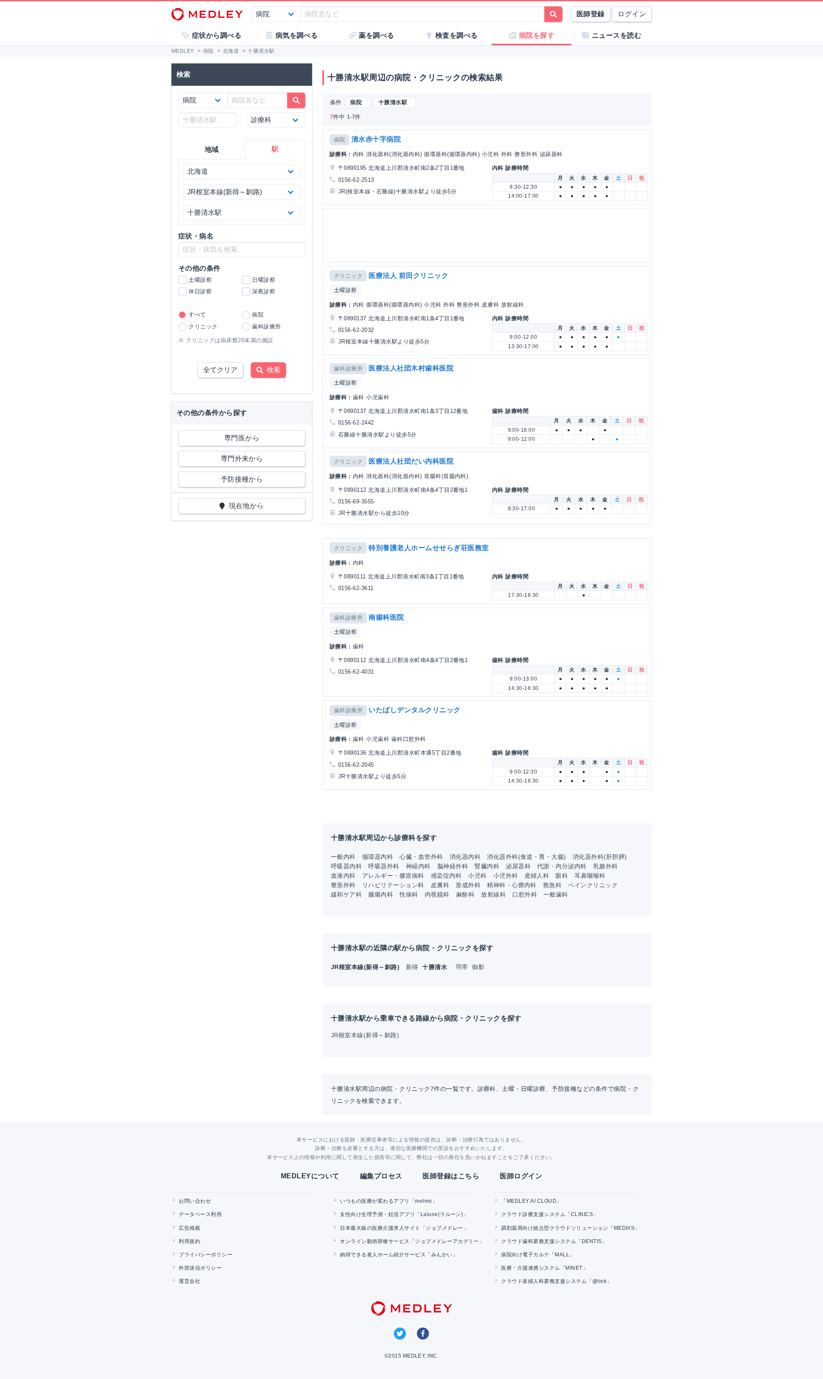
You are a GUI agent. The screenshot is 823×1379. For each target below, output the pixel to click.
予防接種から (242, 479)
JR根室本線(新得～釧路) (365, 1035)
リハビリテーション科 (393, 885)
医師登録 (591, 14)
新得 (413, 966)
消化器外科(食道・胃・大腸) (526, 856)
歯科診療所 (348, 368)
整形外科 (343, 885)
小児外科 (505, 875)
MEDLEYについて (310, 1176)
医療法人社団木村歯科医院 (411, 368)
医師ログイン (521, 1176)
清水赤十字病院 (376, 139)
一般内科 (343, 856)
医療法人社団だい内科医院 (411, 461)
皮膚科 (440, 885)
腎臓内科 (487, 866)
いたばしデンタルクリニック (414, 710)
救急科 (552, 885)
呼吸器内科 (346, 866)
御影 (478, 966)
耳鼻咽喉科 (589, 875)
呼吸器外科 (383, 866)
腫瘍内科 (380, 894)
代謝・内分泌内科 (562, 866)
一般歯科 (556, 894)
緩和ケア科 (346, 894)
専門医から (241, 438)
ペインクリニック (593, 885)
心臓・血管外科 (421, 856)
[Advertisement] (489, 235)
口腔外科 (524, 894)
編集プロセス (381, 1176)
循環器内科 (377, 856)
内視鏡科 (437, 894)
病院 (339, 139)
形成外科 (468, 885)
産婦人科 (537, 875)
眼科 (562, 875)
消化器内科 (465, 856)
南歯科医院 (386, 617)
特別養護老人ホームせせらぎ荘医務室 (429, 547)
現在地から (244, 505)
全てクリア (220, 369)
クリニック (348, 276)
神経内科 (418, 866)
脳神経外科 (452, 866)
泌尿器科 (518, 866)
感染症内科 (446, 875)
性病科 (408, 894)
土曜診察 (345, 290)
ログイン (632, 14)
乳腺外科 (605, 866)
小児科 (477, 875)
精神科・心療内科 (512, 885)
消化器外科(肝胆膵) (600, 856)
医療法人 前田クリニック (408, 275)
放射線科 (493, 894)
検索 (271, 369)
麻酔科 (465, 894)
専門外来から (242, 458)
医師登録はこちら (451, 1176)
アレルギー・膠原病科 (393, 875)
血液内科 (343, 875)
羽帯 (463, 966)
